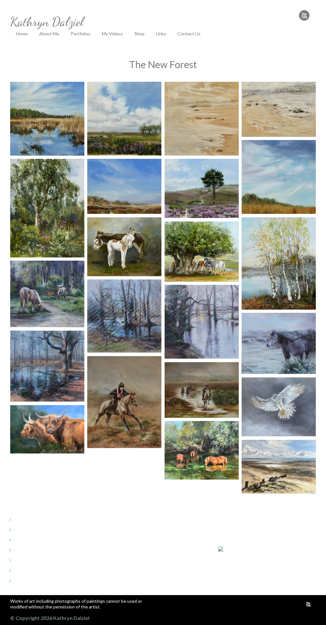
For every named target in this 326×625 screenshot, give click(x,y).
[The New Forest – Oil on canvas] (47, 119)
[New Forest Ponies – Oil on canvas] (202, 251)
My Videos (112, 33)
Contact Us (189, 33)
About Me (49, 33)
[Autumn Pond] (47, 366)
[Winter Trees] (124, 316)
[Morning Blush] (202, 322)
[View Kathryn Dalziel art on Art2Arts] (245, 548)
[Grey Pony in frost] (279, 343)
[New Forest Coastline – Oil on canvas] (202, 119)
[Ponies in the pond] (202, 450)
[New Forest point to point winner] (124, 402)
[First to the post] (202, 390)
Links (161, 33)
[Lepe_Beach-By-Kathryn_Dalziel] (279, 467)
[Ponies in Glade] (47, 294)
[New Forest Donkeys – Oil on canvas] (124, 246)
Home (22, 33)
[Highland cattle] (47, 429)
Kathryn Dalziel (47, 21)
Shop (139, 33)
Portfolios (80, 33)
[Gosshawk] (279, 407)
